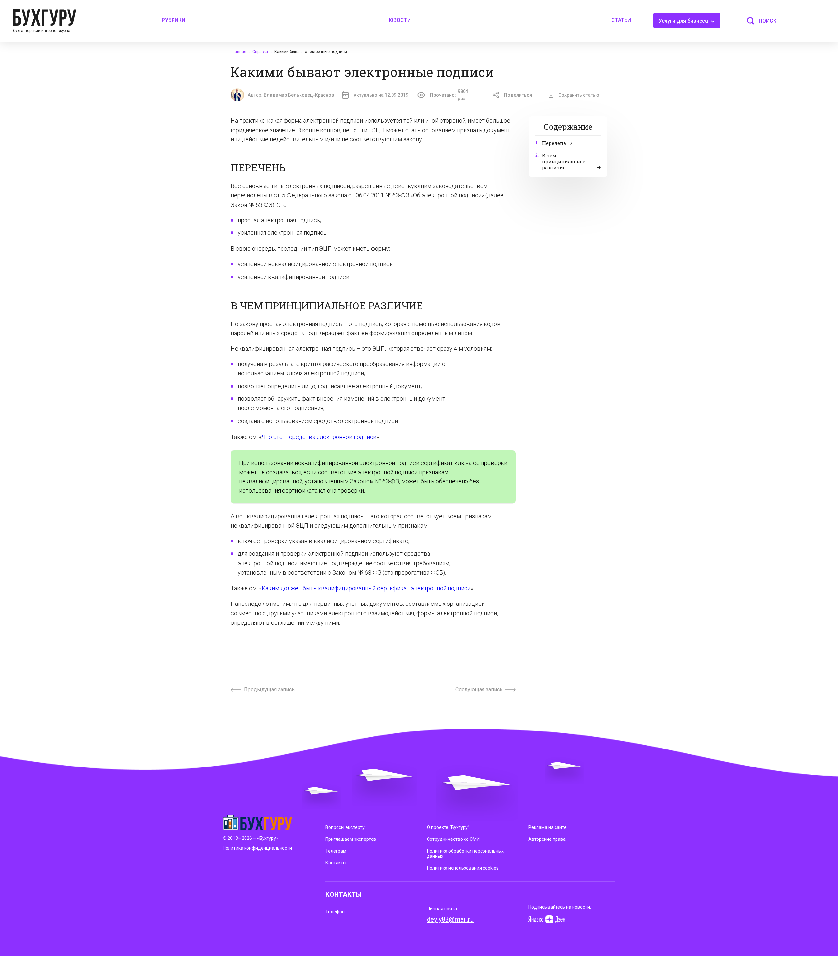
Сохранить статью (578, 95)
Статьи (621, 20)
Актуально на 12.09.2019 (381, 95)
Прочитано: (449, 95)
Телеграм (335, 851)
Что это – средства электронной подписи (319, 436)
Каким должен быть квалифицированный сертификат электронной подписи (366, 588)
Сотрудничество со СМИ (453, 839)
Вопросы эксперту (345, 827)
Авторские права (547, 839)
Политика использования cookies (463, 868)
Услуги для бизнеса (684, 21)
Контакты (335, 862)
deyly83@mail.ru (450, 919)
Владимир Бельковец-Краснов (299, 95)
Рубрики (173, 20)
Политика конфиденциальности (257, 848)
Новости (398, 20)
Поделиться (518, 95)
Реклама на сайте (547, 827)
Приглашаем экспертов (350, 839)
